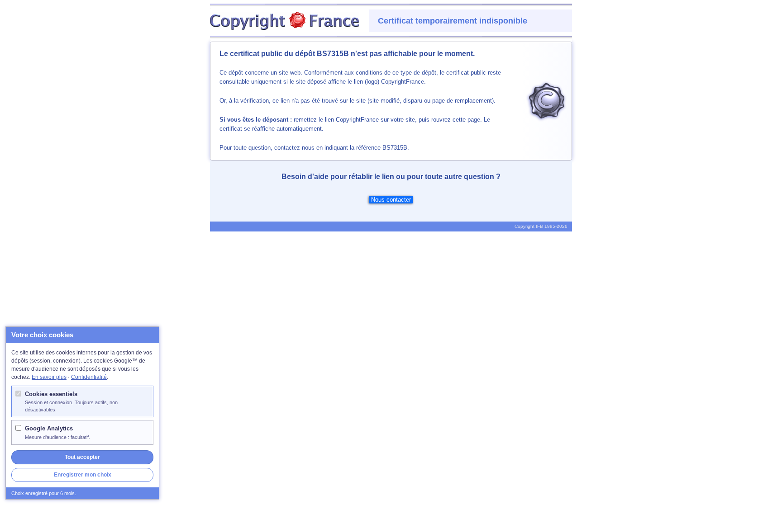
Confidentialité (89, 377)
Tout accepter (82, 457)
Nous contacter (391, 199)
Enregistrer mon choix (82, 475)
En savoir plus (49, 377)
